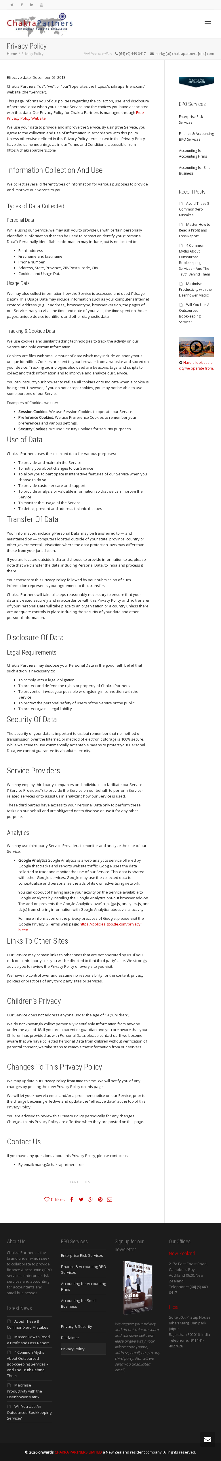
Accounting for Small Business (195, 170)
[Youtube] (41, 4)
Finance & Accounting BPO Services (196, 136)
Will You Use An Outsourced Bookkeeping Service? (29, 1412)
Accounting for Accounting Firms (193, 153)
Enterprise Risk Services (191, 119)
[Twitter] (12, 4)
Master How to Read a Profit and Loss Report (194, 230)
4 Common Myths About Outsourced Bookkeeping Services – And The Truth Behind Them (28, 1364)
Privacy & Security (76, 1326)
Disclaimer (70, 1337)
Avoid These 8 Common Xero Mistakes (194, 209)
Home (12, 53)
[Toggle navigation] (207, 23)
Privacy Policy (73, 1348)
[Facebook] (21, 4)
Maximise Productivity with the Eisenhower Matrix (195, 289)
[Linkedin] (31, 4)
